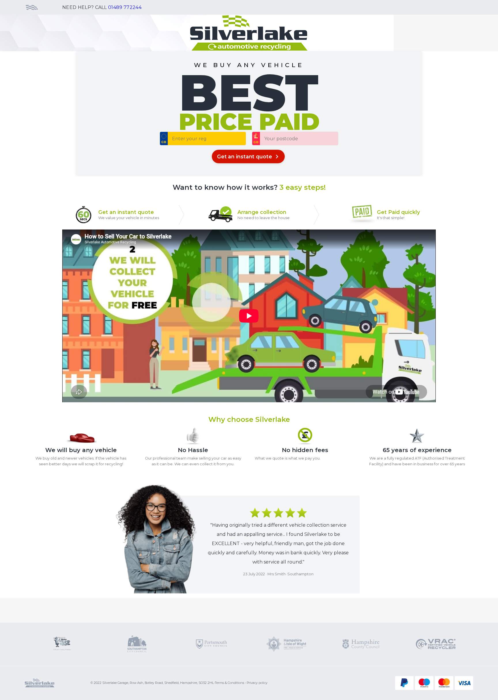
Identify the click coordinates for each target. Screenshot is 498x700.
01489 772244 (125, 7)
